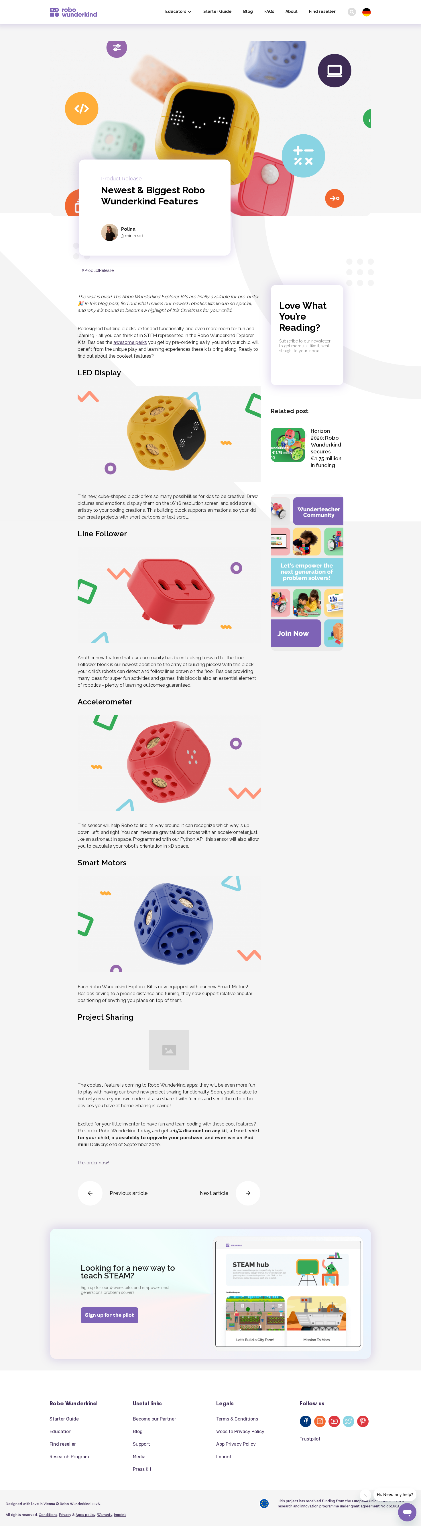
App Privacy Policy (236, 1444)
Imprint (224, 1456)
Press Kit (142, 1469)
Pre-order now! (93, 1163)
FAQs (269, 11)
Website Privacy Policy (240, 1431)
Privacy (65, 1515)
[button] (179, 11)
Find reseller (322, 11)
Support (141, 1444)
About (292, 11)
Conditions (48, 1515)
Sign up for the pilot (109, 1315)
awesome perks (130, 342)
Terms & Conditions (237, 1419)
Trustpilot (310, 1439)
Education (61, 1431)
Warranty (104, 1515)
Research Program (69, 1456)
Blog (248, 11)
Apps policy (85, 1515)
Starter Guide (217, 11)
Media (139, 1456)
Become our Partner (154, 1419)
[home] (73, 12)
